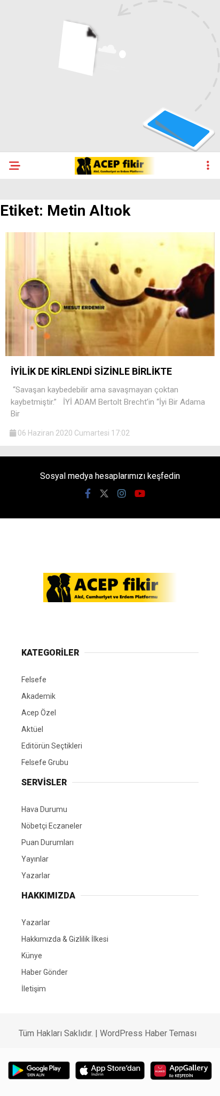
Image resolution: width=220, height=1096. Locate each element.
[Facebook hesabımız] (88, 493)
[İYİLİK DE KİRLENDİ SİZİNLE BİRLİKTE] (110, 353)
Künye (31, 955)
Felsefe (33, 679)
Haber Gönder (44, 972)
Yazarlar (35, 875)
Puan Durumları (47, 842)
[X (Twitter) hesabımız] (104, 493)
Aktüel (32, 729)
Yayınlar (35, 859)
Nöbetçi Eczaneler (51, 826)
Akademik (38, 696)
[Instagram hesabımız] (121, 493)
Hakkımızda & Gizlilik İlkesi (64, 939)
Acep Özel (38, 712)
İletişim (33, 988)
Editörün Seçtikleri (51, 746)
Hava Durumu (44, 809)
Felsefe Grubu (44, 762)
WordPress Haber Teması (148, 1033)
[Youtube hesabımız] (140, 493)
